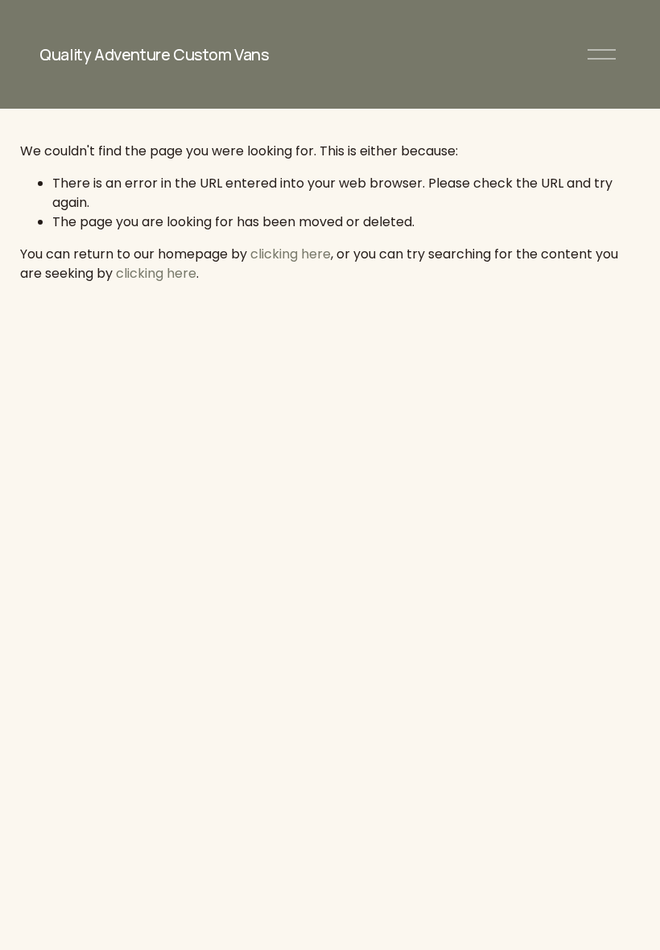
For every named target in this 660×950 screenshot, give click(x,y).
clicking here (290, 254)
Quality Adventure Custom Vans (154, 54)
